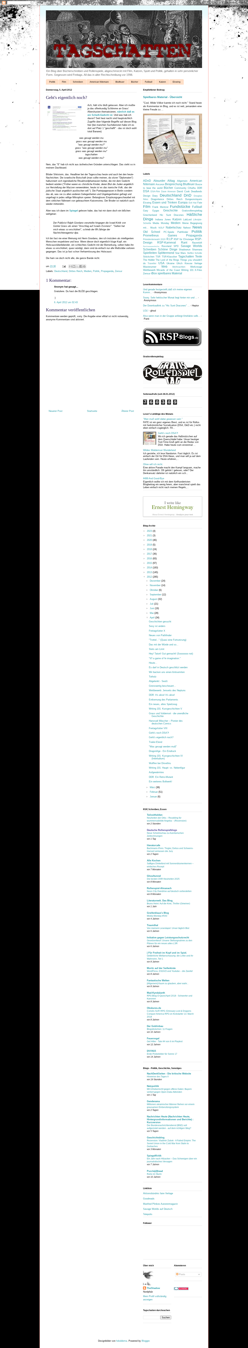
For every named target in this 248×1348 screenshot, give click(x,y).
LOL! (145, 310)
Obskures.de (154, 1008)
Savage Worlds (191, 245)
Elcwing (176, 82)
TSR (158, 256)
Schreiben (78, 82)
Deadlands (196, 191)
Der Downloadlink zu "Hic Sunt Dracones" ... (166, 305)
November (155, 585)
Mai (152, 613)
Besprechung (173, 184)
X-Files (198, 270)
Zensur (118, 271)
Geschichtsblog (155, 1137)
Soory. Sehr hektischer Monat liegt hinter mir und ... (170, 297)
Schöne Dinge (167, 249)
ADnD (147, 180)
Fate (199, 202)
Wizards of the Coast (168, 270)
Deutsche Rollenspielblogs (162, 830)
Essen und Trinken (164, 202)
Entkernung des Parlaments (163, 699)
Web (164, 266)
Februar (154, 792)
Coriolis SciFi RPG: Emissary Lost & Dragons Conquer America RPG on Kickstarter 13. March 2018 (170, 1014)
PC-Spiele (169, 232)
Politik (52, 82)
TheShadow (153, 1288)
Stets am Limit (156, 649)
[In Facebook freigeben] (81, 266)
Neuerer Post (55, 411)
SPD (176, 246)
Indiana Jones (163, 219)
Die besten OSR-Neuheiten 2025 (163, 879)
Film (64, 82)
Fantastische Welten (158, 980)
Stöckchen (148, 256)
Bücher (134, 82)
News (197, 227)
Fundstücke (180, 206)
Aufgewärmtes (156, 772)
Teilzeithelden (154, 815)
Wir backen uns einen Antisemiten (167, 672)
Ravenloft (197, 242)
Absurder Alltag (164, 180)
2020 (150, 540)
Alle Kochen (153, 860)
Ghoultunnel (154, 876)
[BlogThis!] (74, 266)
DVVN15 (151, 1051)
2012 (150, 576)
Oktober (154, 590)
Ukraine (170, 263)
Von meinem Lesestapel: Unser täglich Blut (168, 928)
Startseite (92, 411)
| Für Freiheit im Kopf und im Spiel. (167, 952)
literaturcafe (153, 845)
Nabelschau (173, 227)
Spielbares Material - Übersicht (162, 97)
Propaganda (107, 271)
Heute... (153, 662)
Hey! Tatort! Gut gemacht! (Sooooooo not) (171, 653)
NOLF (161, 227)
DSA (146, 191)
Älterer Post (127, 411)
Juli (152, 603)
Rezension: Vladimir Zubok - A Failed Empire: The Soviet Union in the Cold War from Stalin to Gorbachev (171, 1143)
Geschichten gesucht (160, 621)
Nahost (187, 227)
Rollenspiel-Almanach (159, 888)
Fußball (148, 82)
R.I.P (169, 239)
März (153, 787)
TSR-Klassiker (169, 256)
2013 (150, 572)
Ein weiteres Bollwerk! (160, 781)
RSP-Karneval (166, 242)
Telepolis (147, 1214)
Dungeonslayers (193, 199)
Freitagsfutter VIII (158, 728)
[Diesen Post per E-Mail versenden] (70, 266)
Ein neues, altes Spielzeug (163, 704)
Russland (166, 246)
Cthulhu (192, 188)
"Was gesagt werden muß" (163, 746)
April (152, 617)
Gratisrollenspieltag (192, 210)
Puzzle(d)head (155, 1171)
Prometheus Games (160, 235)
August (154, 599)
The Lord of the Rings (167, 260)
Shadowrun (184, 249)
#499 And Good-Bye (153, 478)
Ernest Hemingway (172, 506)
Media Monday (161, 223)
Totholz (152, 676)
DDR (199, 188)
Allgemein (182, 181)
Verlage (198, 263)
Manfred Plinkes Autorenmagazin (160, 1204)
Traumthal (152, 925)
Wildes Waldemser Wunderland (159, 450)
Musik (153, 227)
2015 (150, 563)
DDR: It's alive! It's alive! (162, 695)
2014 (150, 567)
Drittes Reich (75, 271)
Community (180, 188)
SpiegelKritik (154, 1155)
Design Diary (150, 195)
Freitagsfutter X (157, 630)
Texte (198, 256)
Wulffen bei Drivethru (160, 763)
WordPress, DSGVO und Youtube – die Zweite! (170, 971)
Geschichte (170, 210)
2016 (150, 558)
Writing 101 (187, 270)
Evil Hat (193, 202)
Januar (154, 796)
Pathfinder (182, 232)
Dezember (155, 580)
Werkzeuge (196, 266)
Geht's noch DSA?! (168, 433)
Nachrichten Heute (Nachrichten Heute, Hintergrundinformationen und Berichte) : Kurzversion (170, 1119)
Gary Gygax (151, 210)
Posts (181, 1274)
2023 (150, 531)
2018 (150, 549)
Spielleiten (150, 252)
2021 (150, 535)
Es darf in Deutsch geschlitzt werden (168, 667)
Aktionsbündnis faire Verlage (158, 1193)
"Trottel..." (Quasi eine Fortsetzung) (167, 639)
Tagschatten (186, 256)
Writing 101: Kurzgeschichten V (165, 708)
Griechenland (150, 215)
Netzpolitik (153, 1086)
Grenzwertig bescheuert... (162, 686)
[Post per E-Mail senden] (63, 266)
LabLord (187, 219)
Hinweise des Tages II (157, 1076)
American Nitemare (99, 82)
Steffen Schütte (194, 253)
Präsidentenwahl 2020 (154, 239)
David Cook (183, 191)
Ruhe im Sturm (154, 1174)
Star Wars (180, 253)
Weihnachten (178, 267)
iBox (154, 273)
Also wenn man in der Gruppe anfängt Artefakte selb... (171, 316)
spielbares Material (170, 273)
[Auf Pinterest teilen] (84, 266)
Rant (184, 242)
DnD (187, 195)
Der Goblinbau (155, 1026)
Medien (88, 271)
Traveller (152, 263)
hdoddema (121, 1340)
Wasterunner (149, 266)
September (156, 594)
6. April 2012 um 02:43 (66, 302)
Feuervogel (153, 1038)
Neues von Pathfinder (160, 635)
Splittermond (166, 252)
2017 (150, 553)
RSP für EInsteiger (184, 239)
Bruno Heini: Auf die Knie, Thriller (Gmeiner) (168, 903)
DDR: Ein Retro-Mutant (161, 777)
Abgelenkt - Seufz (158, 681)
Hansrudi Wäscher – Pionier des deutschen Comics (166, 722)
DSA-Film (155, 191)
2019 (150, 544)
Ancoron (160, 184)
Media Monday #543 (157, 916)
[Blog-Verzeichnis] (181, 1289)
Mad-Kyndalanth (156, 992)
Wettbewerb (149, 270)
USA (161, 263)
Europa (183, 202)
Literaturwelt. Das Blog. (160, 900)
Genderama (153, 1101)
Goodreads (149, 1198)
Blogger (145, 1340)
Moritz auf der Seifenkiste (161, 968)
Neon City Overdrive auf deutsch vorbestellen (169, 891)
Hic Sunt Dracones (172, 215)
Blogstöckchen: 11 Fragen (159, 1029)
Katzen (162, 82)
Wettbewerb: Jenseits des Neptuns (167, 690)
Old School (151, 231)
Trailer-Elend (155, 742)
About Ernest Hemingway (163, 514)
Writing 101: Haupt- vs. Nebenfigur (167, 767)
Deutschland (60, 271)
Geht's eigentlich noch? (161, 737)
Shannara (197, 249)
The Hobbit (149, 260)
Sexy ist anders (157, 626)
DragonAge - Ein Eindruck (162, 751)
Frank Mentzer (160, 207)
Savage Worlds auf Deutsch (157, 1209)
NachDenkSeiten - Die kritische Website (169, 1073)
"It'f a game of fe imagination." (165, 658)
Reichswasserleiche (151, 246)
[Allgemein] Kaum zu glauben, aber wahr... (167, 983)
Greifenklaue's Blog (158, 913)
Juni (152, 608)
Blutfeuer (119, 82)
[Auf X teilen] (77, 266)
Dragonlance (157, 199)
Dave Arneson (168, 191)
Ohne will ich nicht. (153, 464)
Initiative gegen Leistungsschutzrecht (168, 937)
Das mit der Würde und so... (163, 644)
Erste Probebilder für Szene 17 (162, 1054)
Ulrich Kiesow (184, 263)
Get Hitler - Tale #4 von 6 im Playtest (164, 1041)
